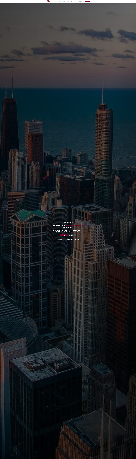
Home (56, 1)
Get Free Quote (63, 235)
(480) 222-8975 (82, 1)
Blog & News (70, 1)
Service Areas (64, 1)
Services (59, 1)
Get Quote (87, 1)
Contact (74, 1)
